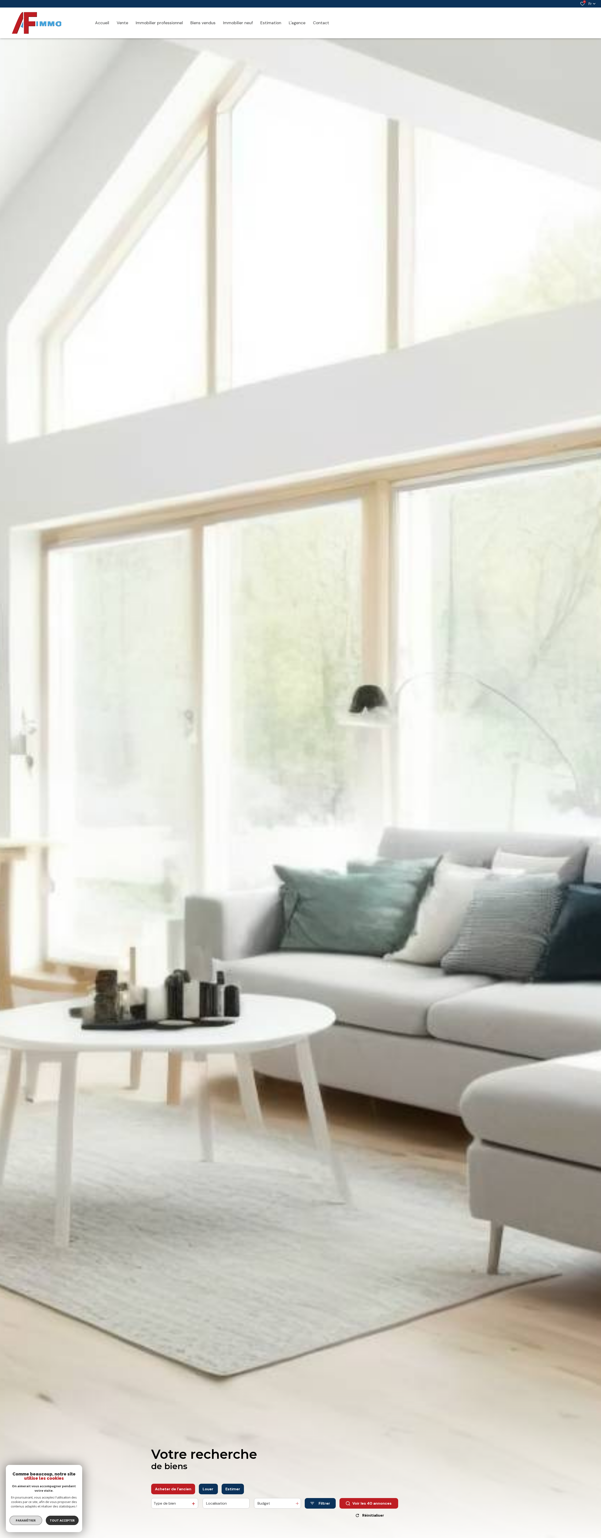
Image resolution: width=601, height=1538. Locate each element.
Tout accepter (62, 1520)
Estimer (232, 1489)
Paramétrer (26, 1520)
